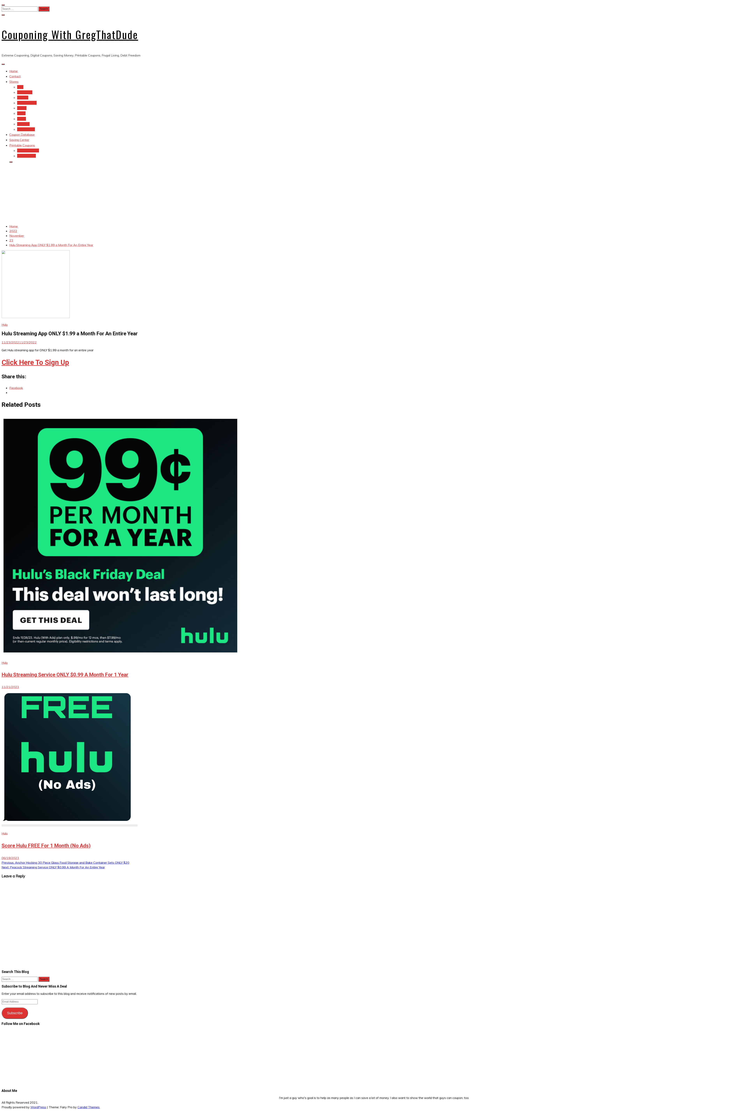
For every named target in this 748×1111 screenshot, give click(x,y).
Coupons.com (26, 156)
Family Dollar (26, 129)
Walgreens (24, 92)
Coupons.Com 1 (28, 150)
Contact (15, 76)
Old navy (23, 124)
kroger (21, 119)
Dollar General (27, 103)
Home (13, 71)
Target (21, 108)
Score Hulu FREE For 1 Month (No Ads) (46, 846)
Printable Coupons (22, 145)
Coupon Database (22, 134)
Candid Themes (89, 1107)
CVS (20, 87)
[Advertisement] (374, 193)
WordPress (38, 1107)
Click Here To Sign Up (35, 362)
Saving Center (19, 140)
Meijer (21, 113)
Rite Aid (22, 97)
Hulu (5, 325)
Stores (14, 82)
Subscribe (15, 1013)
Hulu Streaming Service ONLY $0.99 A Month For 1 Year (65, 675)
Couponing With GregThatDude (70, 34)
